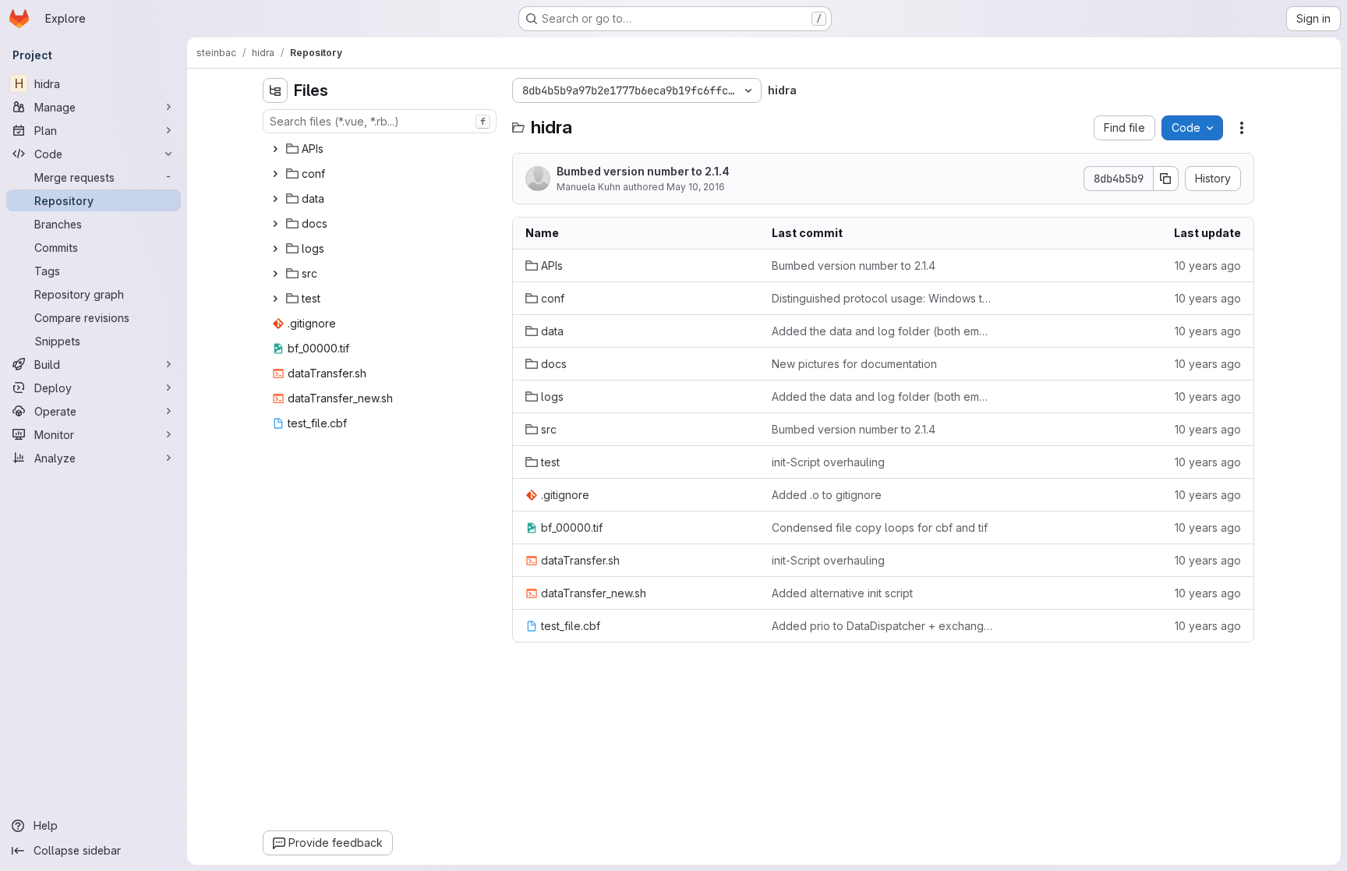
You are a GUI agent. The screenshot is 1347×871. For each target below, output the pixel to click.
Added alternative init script (842, 593)
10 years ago (1208, 265)
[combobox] (380, 121)
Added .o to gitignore (827, 494)
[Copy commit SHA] (1166, 178)
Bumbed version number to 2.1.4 (643, 171)
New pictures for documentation (854, 363)
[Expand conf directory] (275, 174)
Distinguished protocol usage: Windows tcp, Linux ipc (883, 298)
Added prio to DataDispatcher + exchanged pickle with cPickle (883, 625)
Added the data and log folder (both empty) (883, 331)
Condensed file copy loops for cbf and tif (880, 527)
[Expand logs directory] (275, 248)
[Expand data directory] (275, 198)
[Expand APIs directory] (275, 149)
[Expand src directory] (275, 273)
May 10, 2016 (695, 187)
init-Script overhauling (828, 462)
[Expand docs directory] (275, 223)
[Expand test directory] (275, 298)
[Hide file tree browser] (275, 90)
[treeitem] (381, 148)
